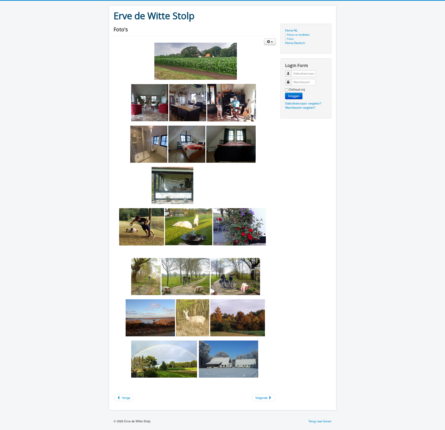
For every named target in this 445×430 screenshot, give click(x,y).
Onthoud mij (297, 89)
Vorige (125, 397)
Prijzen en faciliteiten (298, 34)
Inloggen (293, 96)
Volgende (261, 397)
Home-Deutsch (295, 43)
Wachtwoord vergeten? (300, 107)
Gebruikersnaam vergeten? (303, 103)
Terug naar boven (319, 421)
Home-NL (291, 30)
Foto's (290, 39)
